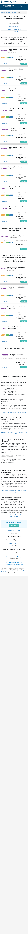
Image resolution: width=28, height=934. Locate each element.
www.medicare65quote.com (11, 570)
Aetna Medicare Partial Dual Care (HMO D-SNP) (16, 307)
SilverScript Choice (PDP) (17, 354)
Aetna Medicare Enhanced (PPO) (16, 89)
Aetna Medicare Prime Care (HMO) (17, 109)
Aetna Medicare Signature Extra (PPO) (17, 49)
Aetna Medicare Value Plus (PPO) (17, 207)
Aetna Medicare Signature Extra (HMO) (17, 167)
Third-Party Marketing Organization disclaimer (13, 571)
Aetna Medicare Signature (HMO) (16, 69)
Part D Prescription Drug (14, 31)
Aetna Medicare (13, 12)
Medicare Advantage (14, 26)
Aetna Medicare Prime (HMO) (18, 129)
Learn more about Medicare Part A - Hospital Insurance (14, 412)
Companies (8, 12)
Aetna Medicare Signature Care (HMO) (17, 147)
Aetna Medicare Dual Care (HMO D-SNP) (15, 327)
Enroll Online (23, 63)
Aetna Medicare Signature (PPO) (16, 187)
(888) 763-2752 (22, 5)
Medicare (3, 12)
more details (4, 63)
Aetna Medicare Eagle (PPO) (18, 236)
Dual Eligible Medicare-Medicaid (14, 29)
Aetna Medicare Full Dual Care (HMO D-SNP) (16, 267)
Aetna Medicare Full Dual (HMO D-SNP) (17, 287)
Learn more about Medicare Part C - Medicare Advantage (14, 465)
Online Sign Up (14, 525)
